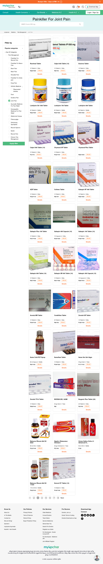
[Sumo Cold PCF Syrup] (39, 342)
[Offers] (73, 6)
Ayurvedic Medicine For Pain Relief (16, 105)
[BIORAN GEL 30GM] (64, 384)
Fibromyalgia (14, 119)
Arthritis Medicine (16, 86)
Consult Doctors (47, 515)
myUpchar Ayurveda (9, 526)
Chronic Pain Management (14, 138)
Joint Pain (14, 101)
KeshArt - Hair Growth (10, 529)
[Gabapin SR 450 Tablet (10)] (64, 258)
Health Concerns (22, 12)
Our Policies (27, 509)
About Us (6, 512)
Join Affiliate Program (48, 541)
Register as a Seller (48, 529)
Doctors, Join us (66, 512)
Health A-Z (73, 12)
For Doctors (66, 509)
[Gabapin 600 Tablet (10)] (39, 258)
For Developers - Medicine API (50, 537)
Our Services (47, 509)
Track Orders (46, 518)
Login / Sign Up (92, 12)
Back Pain (14, 68)
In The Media (7, 515)
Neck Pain (14, 71)
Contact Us (7, 518)
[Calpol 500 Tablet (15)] (39, 132)
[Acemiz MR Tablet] (39, 300)
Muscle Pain (14, 134)
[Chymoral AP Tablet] (64, 132)
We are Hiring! (8, 521)
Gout (12, 94)
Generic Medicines (48, 521)
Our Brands (41, 12)
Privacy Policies (27, 512)
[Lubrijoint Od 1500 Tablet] (39, 90)
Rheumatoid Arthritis (16, 90)
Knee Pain (14, 83)
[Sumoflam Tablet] (64, 342)
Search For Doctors (48, 526)
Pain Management (13, 55)
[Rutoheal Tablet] (39, 48)
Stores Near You (47, 523)
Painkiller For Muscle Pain (15, 59)
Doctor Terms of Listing (68, 515)
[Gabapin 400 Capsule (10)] (64, 216)
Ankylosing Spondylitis (14, 123)
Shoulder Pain (15, 75)
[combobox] (52, 24)
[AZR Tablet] (39, 174)
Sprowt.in (6, 523)
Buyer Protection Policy (29, 521)
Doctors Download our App (69, 518)
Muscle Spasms (15, 127)
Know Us (7, 509)
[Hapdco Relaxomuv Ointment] (64, 426)
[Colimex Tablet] (64, 174)
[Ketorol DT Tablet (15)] (64, 468)
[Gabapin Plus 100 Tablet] (39, 216)
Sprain (13, 131)
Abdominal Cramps (16, 116)
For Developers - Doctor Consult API (49, 533)
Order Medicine (47, 512)
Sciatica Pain (15, 98)
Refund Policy (27, 518)
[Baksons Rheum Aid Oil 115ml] (39, 468)
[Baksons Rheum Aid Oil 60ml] (39, 426)
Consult (5, 12)
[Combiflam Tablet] (64, 300)
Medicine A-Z (56, 12)
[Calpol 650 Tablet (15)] (64, 48)
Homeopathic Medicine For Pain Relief (16, 111)
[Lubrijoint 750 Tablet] (64, 90)
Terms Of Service (28, 515)
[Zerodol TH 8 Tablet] (39, 384)
